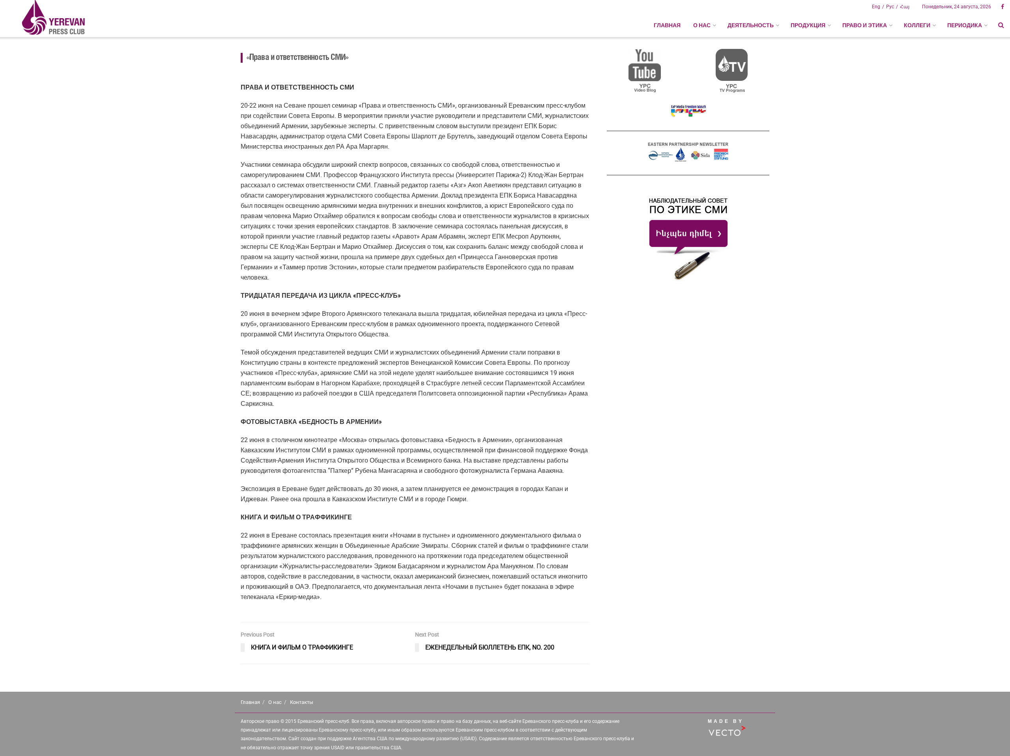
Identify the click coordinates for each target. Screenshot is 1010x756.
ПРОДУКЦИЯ (808, 25)
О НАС (702, 25)
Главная (667, 25)
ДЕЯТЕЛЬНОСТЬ (751, 25)
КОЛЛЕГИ (917, 25)
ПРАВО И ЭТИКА (864, 25)
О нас (275, 702)
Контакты (301, 702)
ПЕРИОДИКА (964, 25)
